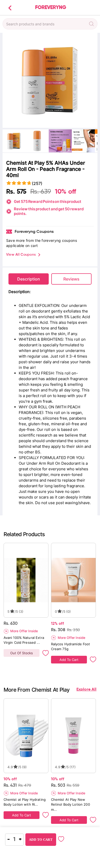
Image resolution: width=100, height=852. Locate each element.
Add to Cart (41, 839)
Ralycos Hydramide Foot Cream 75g (71, 646)
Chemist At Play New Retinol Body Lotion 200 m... (71, 804)
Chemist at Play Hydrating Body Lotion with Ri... (25, 801)
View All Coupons (21, 254)
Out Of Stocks (21, 653)
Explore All (86, 690)
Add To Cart (68, 660)
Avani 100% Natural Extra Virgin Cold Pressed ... (24, 640)
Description (28, 279)
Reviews (71, 279)
